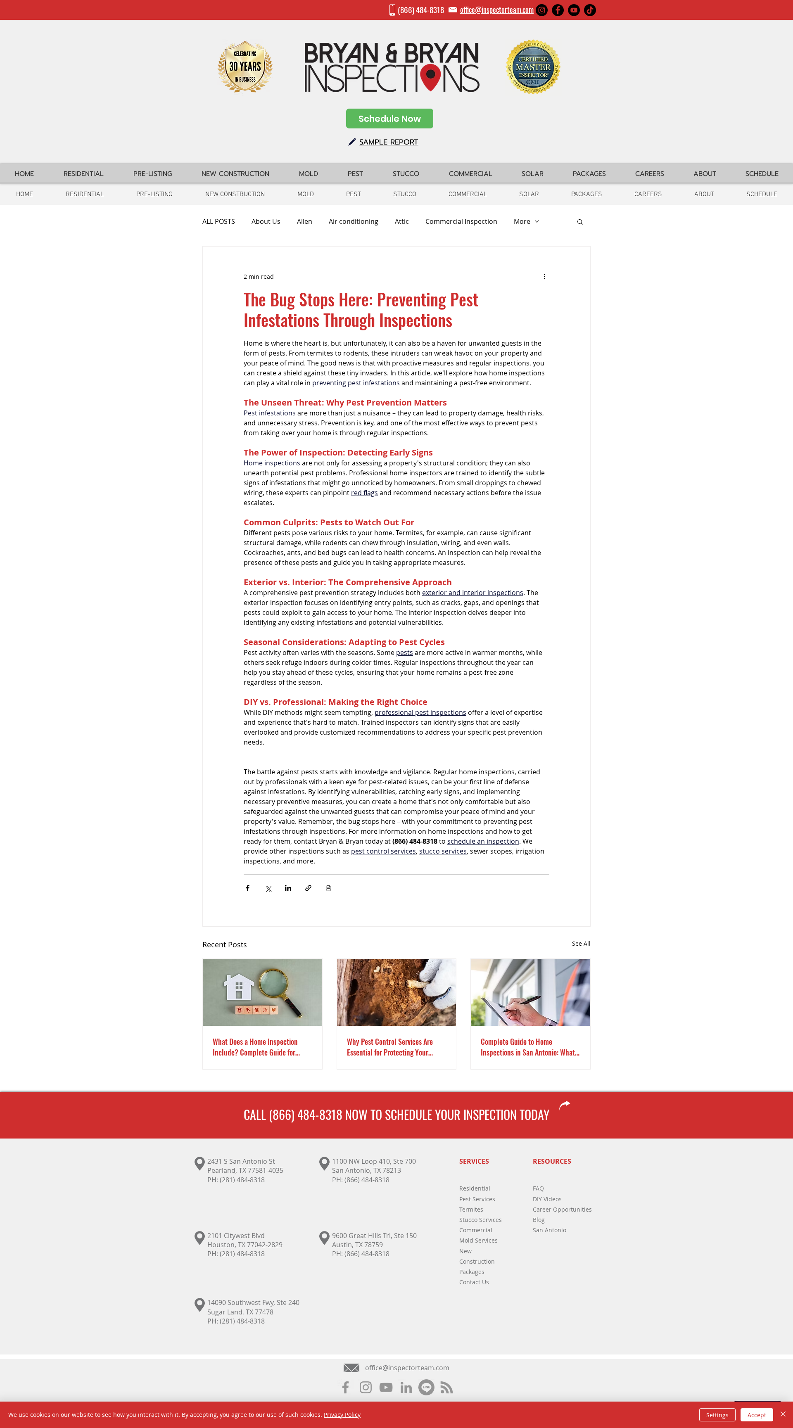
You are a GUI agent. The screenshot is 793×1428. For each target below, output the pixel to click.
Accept (757, 1415)
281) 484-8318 (243, 1253)
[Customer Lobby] (426, 1387)
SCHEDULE (408, 1114)
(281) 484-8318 (242, 1179)
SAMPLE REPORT (388, 142)
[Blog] (447, 1387)
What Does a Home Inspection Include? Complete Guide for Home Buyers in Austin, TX (255, 1047)
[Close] (783, 1414)
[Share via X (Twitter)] (268, 888)
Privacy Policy (342, 1415)
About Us (266, 221)
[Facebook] (558, 10)
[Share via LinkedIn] (288, 888)
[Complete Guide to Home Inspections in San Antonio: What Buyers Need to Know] (530, 992)
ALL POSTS (218, 221)
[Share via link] (308, 888)
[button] (580, 221)
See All (581, 943)
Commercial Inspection (461, 221)
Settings (717, 1415)
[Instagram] (542, 10)
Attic (402, 221)
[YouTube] (574, 10)
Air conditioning (353, 221)
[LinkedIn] (406, 1387)
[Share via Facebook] (248, 888)
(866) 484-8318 (421, 9)
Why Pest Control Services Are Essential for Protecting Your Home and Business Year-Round (392, 1047)
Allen (304, 221)
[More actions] (544, 276)
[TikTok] (590, 10)
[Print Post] (328, 888)
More (522, 221)
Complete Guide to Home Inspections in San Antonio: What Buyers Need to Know (528, 1047)
